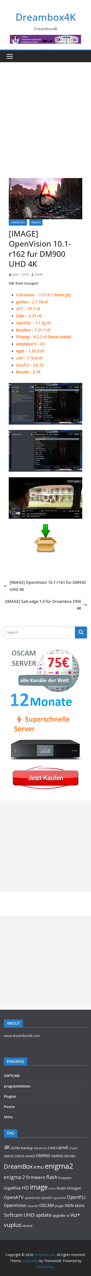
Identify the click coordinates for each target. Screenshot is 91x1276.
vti (67, 1216)
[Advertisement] (45, 110)
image (39, 1187)
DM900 (43, 1155)
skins (79, 1205)
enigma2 (59, 1166)
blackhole (40, 1148)
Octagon (74, 1188)
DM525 (20, 1156)
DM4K (39, 274)
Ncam (61, 1188)
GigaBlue (12, 1188)
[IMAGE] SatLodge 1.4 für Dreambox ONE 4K (43, 605)
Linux (52, 1188)
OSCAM (46, 1205)
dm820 (30, 1156)
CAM (51, 1148)
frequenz (65, 1178)
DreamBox (18, 1166)
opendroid (32, 1198)
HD (25, 1187)
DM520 (9, 1156)
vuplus (13, 1225)
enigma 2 (14, 1177)
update (43, 1215)
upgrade (58, 1215)
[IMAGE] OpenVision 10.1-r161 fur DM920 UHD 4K (48, 586)
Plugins (10, 1096)
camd (62, 1147)
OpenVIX (32, 1206)
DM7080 (69, 1156)
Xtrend (27, 1226)
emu (39, 1167)
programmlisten (17, 1086)
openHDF (59, 1198)
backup (27, 1147)
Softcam (13, 1215)
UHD (29, 1214)
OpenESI (46, 1198)
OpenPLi (76, 1197)
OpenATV (14, 1197)
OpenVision (15, 1205)
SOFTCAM (12, 1075)
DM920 (57, 1155)
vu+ (75, 1214)
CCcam (73, 1148)
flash (52, 1177)
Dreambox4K (46, 17)
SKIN (69, 1205)
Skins (8, 1117)
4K (7, 1147)
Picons (9, 1106)
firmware (35, 1177)
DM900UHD (18, 222)
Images (36, 222)
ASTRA (15, 1148)
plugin (59, 1206)
